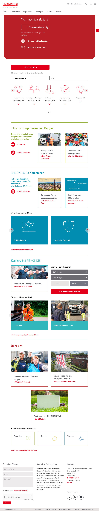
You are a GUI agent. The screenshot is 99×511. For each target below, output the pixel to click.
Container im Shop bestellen (38, 41)
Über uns (6, 11)
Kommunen (16, 11)
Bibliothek (49, 11)
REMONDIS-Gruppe (87, 509)
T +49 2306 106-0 (73, 478)
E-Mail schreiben (24, 152)
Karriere (58, 11)
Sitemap (77, 509)
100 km (83, 283)
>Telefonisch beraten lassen (36, 47)
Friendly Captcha (29, 499)
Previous (11, 230)
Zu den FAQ (22, 144)
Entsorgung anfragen (36, 27)
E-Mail (70, 483)
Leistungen (39, 11)
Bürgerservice (27, 11)
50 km (74, 283)
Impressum (38, 509)
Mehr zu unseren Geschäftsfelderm (24, 450)
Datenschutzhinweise (21, 490)
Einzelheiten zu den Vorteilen (22, 249)
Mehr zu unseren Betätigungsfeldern (25, 335)
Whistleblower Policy (65, 509)
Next (87, 230)
